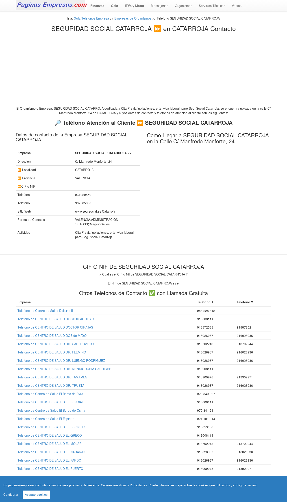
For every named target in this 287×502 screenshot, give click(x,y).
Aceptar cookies (36, 494)
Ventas (236, 5)
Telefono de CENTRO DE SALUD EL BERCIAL (50, 402)
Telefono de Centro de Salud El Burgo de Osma (51, 410)
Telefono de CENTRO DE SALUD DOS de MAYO (52, 335)
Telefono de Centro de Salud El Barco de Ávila (50, 393)
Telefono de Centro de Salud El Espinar (45, 418)
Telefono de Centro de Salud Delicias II (45, 310)
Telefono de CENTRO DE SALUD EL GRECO (49, 435)
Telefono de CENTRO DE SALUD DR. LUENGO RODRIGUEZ (61, 360)
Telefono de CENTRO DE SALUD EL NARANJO (51, 452)
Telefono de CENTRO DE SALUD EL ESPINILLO (51, 427)
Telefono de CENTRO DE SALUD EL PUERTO (50, 468)
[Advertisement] (143, 65)
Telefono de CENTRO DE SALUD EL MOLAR (49, 443)
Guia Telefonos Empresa (91, 18)
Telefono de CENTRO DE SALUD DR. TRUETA (50, 385)
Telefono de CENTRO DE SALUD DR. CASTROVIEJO (55, 344)
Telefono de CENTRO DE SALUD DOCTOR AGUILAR (55, 319)
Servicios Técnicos (212, 5)
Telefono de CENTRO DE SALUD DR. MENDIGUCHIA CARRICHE (64, 369)
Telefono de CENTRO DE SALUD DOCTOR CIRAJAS (55, 327)
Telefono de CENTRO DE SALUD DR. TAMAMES (52, 377)
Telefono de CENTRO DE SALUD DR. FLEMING (51, 352)
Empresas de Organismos (132, 18)
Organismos (183, 5)
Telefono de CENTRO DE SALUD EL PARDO (49, 460)
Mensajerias (159, 5)
